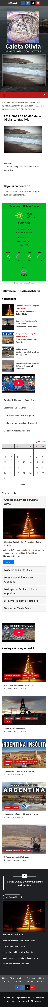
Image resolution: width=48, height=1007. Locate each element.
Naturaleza (18, 981)
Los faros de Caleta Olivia (26, 326)
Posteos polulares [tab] (29, 291)
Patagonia (19, 334)
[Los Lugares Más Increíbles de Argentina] (8, 351)
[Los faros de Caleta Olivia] (8, 323)
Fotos (18, 308)
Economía (31, 978)
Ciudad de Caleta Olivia (23, 306)
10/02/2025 (18, 860)
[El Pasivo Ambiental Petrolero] (8, 365)
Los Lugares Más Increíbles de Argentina (21, 423)
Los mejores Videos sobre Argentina (19, 415)
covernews (23, 1001)
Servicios (20, 978)
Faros (27, 321)
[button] (4, 95)
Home (5, 978)
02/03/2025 (16, 817)
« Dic (23, 484)
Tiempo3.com (28, 283)
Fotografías (35, 306)
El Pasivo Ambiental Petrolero (17, 431)
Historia (23, 324)
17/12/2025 (18, 689)
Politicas (40, 981)
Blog (12, 978)
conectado (31, 191)
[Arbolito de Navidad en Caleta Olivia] (8, 309)
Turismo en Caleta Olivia (17, 608)
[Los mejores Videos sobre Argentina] (8, 337)
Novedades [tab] (10, 291)
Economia (35, 363)
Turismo (23, 308)
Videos (24, 336)
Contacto (30, 981)
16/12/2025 (18, 732)
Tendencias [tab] (9, 299)
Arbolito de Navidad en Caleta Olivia (26, 312)
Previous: (22, 166)
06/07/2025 (16, 775)
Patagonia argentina (30, 334)
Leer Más (8, 562)
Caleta (8, 775)
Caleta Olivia (23, 46)
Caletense (9, 689)
